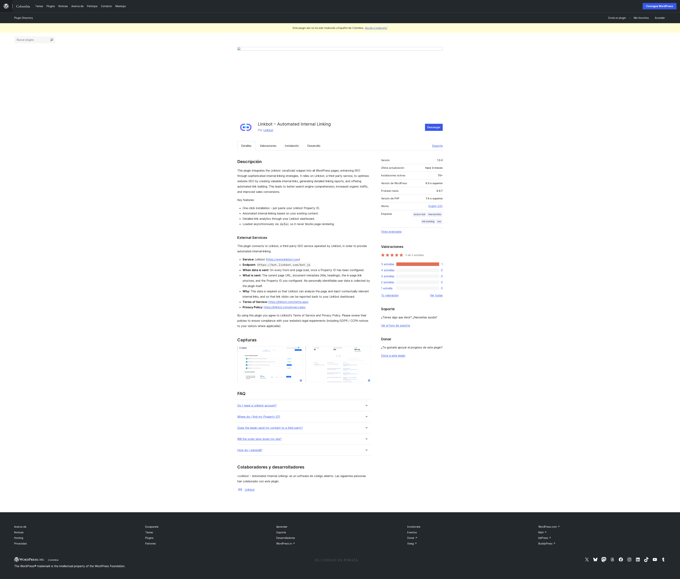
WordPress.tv (285, 543)
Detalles (246, 145)
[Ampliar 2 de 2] (366, 351)
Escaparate (151, 526)
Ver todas (436, 295)
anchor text (419, 214)
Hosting (18, 537)
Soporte (437, 145)
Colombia (53, 559)
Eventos (412, 532)
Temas (149, 532)
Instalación (292, 145)
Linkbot (268, 130)
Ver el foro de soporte (395, 325)
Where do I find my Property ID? (258, 416)
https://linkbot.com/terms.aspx (288, 302)
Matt (542, 532)
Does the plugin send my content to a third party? (270, 428)
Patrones (150, 543)
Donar (412, 537)
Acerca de (20, 526)
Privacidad (20, 543)
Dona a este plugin (393, 355)
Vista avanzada (391, 231)
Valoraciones (268, 145)
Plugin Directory (23, 17)
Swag (412, 543)
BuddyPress (547, 543)
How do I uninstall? (249, 450)
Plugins (149, 537)
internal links (434, 214)
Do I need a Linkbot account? (257, 405)
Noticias (19, 532)
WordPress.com (549, 526)
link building (428, 221)
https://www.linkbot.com (283, 259)
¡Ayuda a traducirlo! (376, 27)
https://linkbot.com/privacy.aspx (285, 307)
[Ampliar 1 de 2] (298, 351)
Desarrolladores (285, 537)
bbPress (544, 537)
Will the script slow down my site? (259, 439)
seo (439, 221)
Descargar (433, 127)
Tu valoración (390, 295)
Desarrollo (313, 145)
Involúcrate (413, 526)
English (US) (436, 206)
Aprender (281, 526)
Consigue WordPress (659, 6)
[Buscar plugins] (51, 39)
